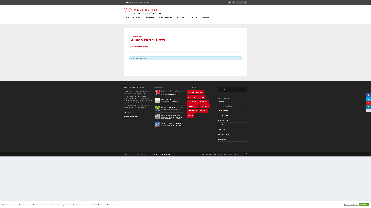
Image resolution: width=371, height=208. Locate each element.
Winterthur (178, 118)
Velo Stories (176, 101)
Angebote (150, 18)
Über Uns (193, 18)
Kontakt (205, 18)
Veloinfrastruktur (195, 92)
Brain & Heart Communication (161, 154)
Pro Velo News (177, 125)
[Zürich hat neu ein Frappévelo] (157, 124)
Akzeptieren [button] (363, 204)
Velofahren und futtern (168, 99)
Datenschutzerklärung (131, 116)
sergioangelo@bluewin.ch (139, 46)
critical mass (193, 106)
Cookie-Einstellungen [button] (351, 205)
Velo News (176, 95)
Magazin (180, 18)
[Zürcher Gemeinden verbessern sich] (157, 92)
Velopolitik (192, 102)
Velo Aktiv (221, 125)
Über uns (226, 154)
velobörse (204, 102)
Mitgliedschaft (165, 18)
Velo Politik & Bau (133, 18)
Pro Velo (203, 111)
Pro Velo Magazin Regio (226, 106)
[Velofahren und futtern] (157, 100)
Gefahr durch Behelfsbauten (140, 2)
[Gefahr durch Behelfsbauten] (157, 116)
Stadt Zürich (192, 97)
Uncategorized (223, 115)
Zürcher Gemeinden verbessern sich (171, 92)
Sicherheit (205, 106)
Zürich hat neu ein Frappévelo (171, 123)
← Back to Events (135, 37)
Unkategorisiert (223, 120)
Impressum (127, 112)
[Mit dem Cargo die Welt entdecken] (157, 108)
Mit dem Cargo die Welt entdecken (172, 107)
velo (202, 97)
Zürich (190, 115)
